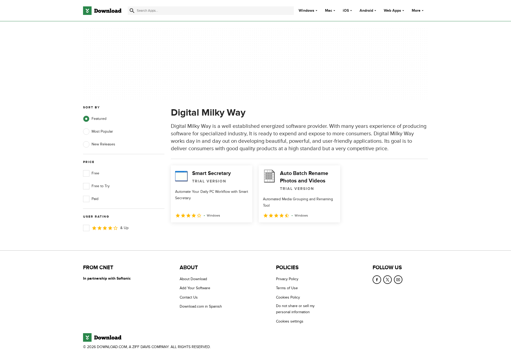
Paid (95, 199)
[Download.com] (102, 10)
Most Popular (102, 131)
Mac (328, 11)
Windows (306, 11)
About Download (193, 279)
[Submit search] (132, 10)
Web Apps (392, 11)
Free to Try (101, 186)
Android (366, 11)
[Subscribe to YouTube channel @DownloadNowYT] (398, 279)
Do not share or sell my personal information (295, 309)
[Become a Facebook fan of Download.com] (377, 279)
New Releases (103, 144)
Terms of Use (287, 288)
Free (95, 173)
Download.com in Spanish (201, 306)
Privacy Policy (287, 279)
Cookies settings (289, 321)
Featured (99, 118)
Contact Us (189, 297)
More (416, 10)
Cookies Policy (288, 297)
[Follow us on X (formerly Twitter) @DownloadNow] (387, 279)
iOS (346, 11)
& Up (124, 228)
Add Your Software (195, 288)
